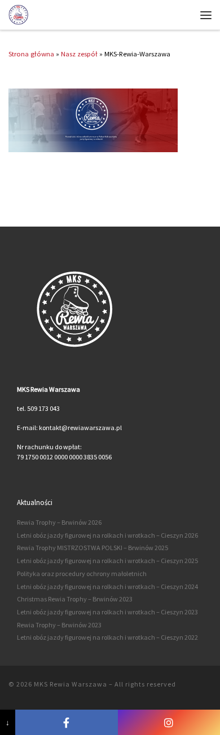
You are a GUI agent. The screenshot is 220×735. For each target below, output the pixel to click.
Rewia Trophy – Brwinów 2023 (59, 625)
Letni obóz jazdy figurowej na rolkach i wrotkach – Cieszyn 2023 (107, 612)
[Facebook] (66, 722)
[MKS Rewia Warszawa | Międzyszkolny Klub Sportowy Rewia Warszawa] (18, 13)
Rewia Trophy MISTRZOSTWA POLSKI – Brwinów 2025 (92, 547)
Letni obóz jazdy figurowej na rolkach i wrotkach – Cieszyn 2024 (107, 586)
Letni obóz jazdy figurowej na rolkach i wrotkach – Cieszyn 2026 (107, 535)
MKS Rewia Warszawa (70, 684)
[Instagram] (169, 722)
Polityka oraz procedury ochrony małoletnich (82, 573)
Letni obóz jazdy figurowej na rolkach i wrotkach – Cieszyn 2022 (107, 637)
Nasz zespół (79, 53)
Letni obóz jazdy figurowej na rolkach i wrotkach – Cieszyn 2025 (107, 560)
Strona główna (31, 53)
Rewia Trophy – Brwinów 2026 (59, 522)
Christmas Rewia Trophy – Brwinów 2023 (75, 599)
